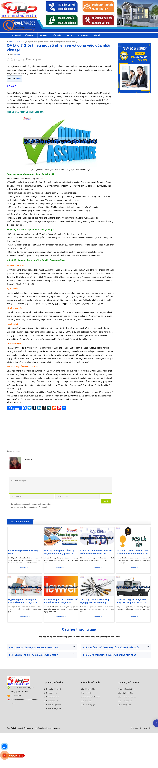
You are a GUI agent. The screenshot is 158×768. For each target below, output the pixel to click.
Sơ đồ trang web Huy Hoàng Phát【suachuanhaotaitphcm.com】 (24, 552)
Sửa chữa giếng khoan (127, 697)
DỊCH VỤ (43, 35)
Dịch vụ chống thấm (51, 697)
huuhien (28, 459)
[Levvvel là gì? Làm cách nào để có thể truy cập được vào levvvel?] (61, 586)
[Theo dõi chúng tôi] (141, 728)
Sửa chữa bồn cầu (125, 701)
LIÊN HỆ (96, 35)
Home (11, 42)
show (18, 78)
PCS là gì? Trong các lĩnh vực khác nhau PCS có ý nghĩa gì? (132, 552)
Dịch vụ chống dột (51, 701)
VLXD (69, 35)
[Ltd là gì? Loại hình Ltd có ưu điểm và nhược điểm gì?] (97, 537)
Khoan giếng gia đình (126, 689)
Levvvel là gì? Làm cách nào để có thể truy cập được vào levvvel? (61, 601)
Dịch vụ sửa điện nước (52, 705)
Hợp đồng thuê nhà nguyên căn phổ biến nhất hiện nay (22, 601)
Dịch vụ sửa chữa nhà (52, 689)
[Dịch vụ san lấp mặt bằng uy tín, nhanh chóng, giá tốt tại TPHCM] (61, 537)
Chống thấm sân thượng (90, 697)
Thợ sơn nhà (86, 693)
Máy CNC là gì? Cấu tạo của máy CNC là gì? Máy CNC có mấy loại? (131, 601)
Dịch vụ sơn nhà (50, 693)
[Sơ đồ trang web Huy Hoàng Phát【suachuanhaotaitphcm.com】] (25, 537)
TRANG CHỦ (15, 35)
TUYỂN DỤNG (83, 35)
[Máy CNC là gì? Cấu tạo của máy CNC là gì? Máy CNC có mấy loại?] (133, 586)
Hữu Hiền (17, 54)
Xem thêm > (25, 568)
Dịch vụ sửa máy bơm (52, 709)
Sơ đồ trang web (124, 705)
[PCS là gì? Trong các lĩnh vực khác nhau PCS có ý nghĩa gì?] (133, 537)
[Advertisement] (60, 429)
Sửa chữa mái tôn (88, 689)
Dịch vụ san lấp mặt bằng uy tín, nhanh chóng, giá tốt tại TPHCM (59, 552)
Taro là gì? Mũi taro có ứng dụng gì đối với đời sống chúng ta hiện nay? (94, 601)
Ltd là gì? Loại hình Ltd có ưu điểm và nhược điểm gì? (96, 552)
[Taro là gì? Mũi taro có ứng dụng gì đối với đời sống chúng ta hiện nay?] (97, 586)
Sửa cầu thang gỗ (88, 705)
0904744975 (16, 696)
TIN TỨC (19, 42)
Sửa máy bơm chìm (125, 693)
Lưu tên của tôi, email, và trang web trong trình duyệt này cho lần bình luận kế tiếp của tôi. (31, 505)
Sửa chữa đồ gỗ (87, 701)
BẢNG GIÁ (29, 35)
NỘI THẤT (57, 35)
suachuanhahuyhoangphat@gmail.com (24, 701)
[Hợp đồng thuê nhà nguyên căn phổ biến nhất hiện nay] (25, 586)
